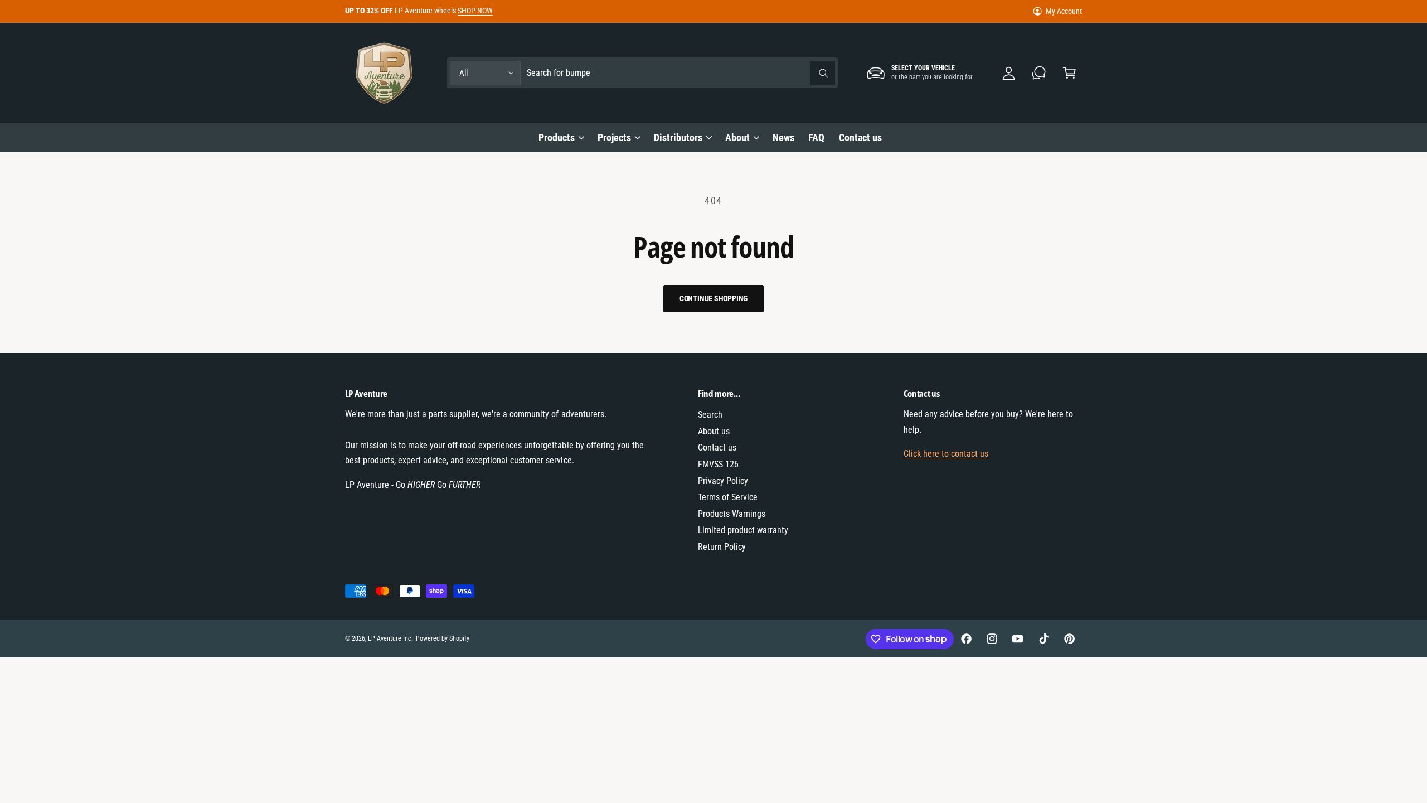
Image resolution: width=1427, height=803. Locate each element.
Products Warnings (731, 514)
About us (714, 431)
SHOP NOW (475, 10)
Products (556, 137)
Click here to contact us (946, 453)
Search (710, 414)
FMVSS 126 (718, 464)
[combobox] (681, 72)
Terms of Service (728, 497)
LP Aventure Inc (389, 638)
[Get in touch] (1039, 72)
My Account (1064, 11)
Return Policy (722, 546)
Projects (614, 137)
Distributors (678, 137)
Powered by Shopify (442, 638)
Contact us (717, 447)
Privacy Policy (723, 481)
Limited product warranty (743, 530)
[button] (1069, 72)
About (737, 137)
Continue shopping (713, 298)
